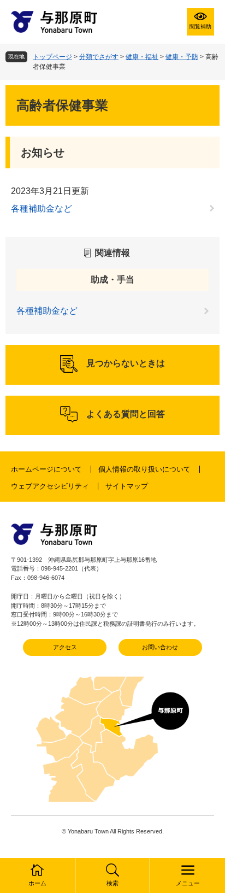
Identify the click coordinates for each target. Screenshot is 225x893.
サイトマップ (126, 486)
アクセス (65, 647)
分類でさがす (99, 57)
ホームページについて (46, 469)
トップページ (52, 57)
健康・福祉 (142, 57)
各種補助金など (41, 208)
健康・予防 (181, 57)
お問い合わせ (160, 647)
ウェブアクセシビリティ (50, 486)
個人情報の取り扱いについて (144, 469)
